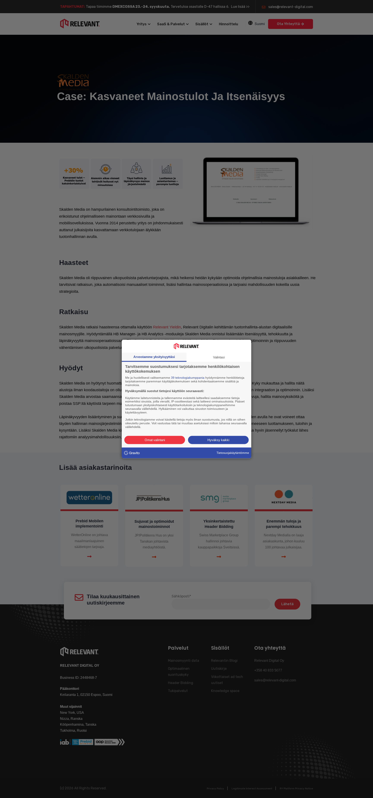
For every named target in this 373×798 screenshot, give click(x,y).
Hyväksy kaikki (218, 440)
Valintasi (219, 357)
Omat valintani (155, 440)
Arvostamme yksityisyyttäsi (154, 357)
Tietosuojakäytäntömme (233, 452)
